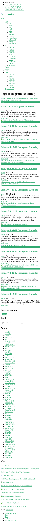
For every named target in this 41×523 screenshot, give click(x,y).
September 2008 (10, 450)
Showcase (8, 518)
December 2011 (10, 383)
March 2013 (8, 355)
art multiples (12, 56)
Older (5, 314)
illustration (12, 52)
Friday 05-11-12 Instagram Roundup (19, 211)
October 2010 (9, 408)
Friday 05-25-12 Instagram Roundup (19, 189)
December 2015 (10, 341)
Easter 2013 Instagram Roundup (17, 106)
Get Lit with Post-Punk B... (13, 4)
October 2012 (9, 365)
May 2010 (8, 417)
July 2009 (8, 432)
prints (10, 54)
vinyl (10, 23)
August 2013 (9, 346)
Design (7, 72)
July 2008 (8, 453)
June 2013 (8, 350)
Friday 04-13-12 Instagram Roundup (19, 294)
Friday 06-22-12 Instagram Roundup (19, 126)
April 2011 (8, 397)
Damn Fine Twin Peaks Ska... (14, 10)
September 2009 (10, 428)
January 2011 (9, 403)
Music (7, 69)
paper (10, 27)
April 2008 (8, 457)
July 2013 (8, 348)
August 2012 (9, 368)
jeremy (3, 111)
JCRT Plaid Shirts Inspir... (13, 6)
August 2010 (9, 412)
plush (10, 29)
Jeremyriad (9, 510)
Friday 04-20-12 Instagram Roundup (19, 273)
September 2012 (10, 366)
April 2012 (8, 375)
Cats (6, 71)
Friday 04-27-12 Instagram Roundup (19, 251)
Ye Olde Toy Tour (10, 520)
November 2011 (10, 384)
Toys (6, 22)
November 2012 (10, 363)
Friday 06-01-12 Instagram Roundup (19, 168)
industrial (12, 74)
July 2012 (8, 370)
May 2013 (8, 352)
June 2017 (8, 332)
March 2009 (8, 439)
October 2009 (9, 426)
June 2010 (8, 415)
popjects (11, 87)
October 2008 (9, 448)
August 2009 (9, 430)
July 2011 (8, 392)
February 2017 (9, 337)
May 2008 (8, 455)
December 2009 (10, 424)
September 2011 (10, 388)
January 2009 (9, 443)
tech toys (11, 81)
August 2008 (9, 452)
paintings (11, 51)
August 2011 (9, 390)
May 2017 (8, 334)
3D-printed (12, 40)
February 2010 (9, 423)
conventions (12, 43)
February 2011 (9, 401)
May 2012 (8, 374)
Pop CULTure (9, 89)
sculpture (11, 49)
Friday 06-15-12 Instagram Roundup (19, 147)
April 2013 (8, 354)
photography (13, 58)
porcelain (12, 34)
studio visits (12, 65)
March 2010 (8, 421)
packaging (12, 80)
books (11, 60)
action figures (13, 38)
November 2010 (10, 406)
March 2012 (8, 377)
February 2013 (9, 357)
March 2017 (8, 336)
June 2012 (8, 372)
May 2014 (8, 343)
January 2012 (9, 381)
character (11, 78)
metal (10, 32)
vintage (11, 42)
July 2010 (8, 413)
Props (6, 517)
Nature (7, 67)
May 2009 (8, 435)
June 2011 (8, 394)
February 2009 (9, 441)
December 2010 (10, 404)
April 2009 (8, 437)
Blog (6, 515)
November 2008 (10, 446)
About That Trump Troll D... (14, 8)
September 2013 (10, 345)
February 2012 (9, 379)
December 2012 (10, 361)
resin (10, 25)
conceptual (12, 83)
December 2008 (10, 444)
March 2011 (8, 399)
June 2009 (8, 433)
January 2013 (9, 359)
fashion (11, 76)
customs (11, 36)
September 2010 (10, 410)
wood (10, 31)
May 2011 (8, 395)
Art (6, 45)
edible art (12, 47)
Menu (2, 18)
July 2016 (8, 339)
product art (12, 61)
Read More (4, 118)
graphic (11, 85)
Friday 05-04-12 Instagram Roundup (19, 230)
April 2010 (8, 419)
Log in (7, 465)
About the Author (10, 513)
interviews (12, 63)
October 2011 (9, 386)
